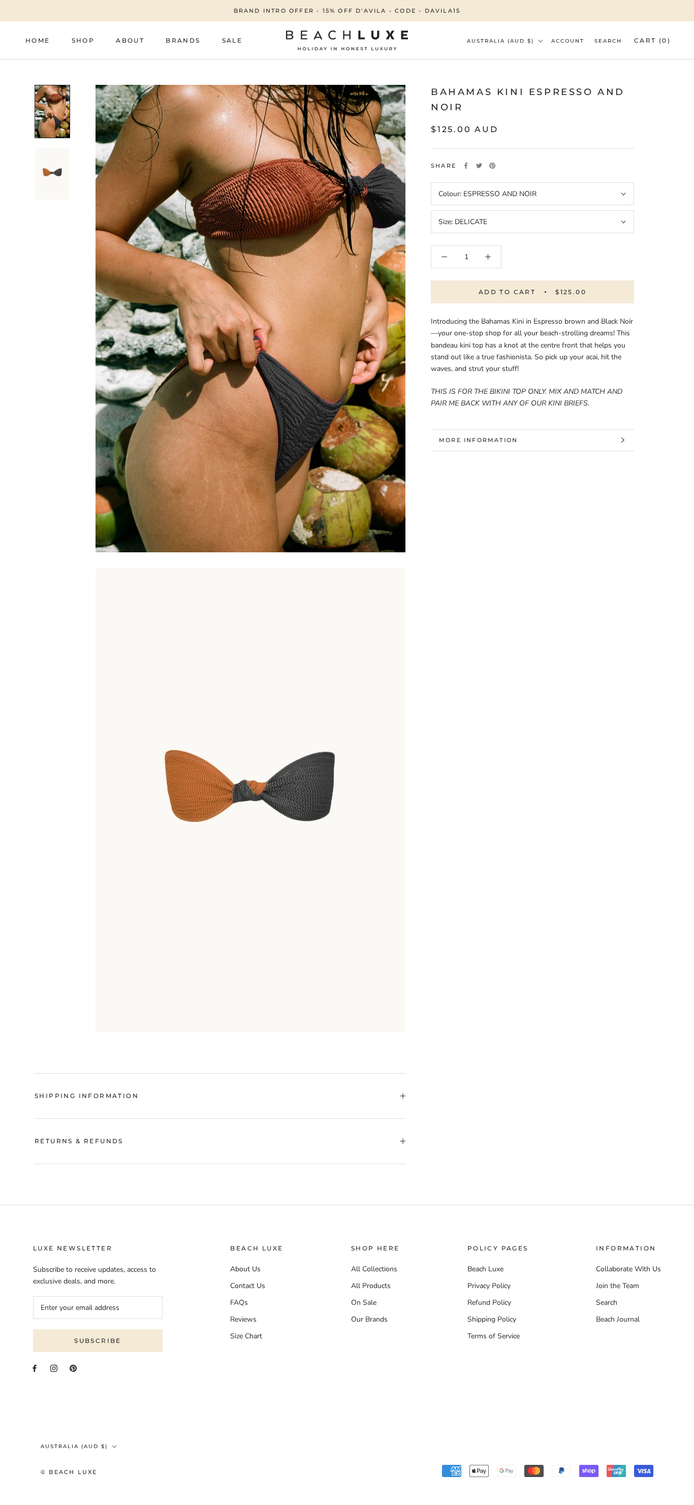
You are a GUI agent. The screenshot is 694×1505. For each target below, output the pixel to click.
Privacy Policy (489, 1286)
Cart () (652, 40)
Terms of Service (493, 1336)
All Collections (374, 1269)
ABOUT (130, 40)
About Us (245, 1269)
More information (478, 440)
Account (567, 41)
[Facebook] (466, 166)
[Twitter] (479, 166)
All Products (371, 1286)
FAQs (239, 1302)
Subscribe (97, 1340)
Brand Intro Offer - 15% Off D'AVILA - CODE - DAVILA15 (347, 10)
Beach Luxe (485, 1269)
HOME (37, 40)
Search (608, 41)
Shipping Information (87, 1096)
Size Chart (246, 1336)
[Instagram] (53, 1368)
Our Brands (369, 1319)
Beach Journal (618, 1319)
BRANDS (183, 40)
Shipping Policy (491, 1319)
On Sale (363, 1302)
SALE (232, 40)
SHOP (83, 40)
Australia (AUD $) (500, 41)
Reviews (243, 1319)
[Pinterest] (492, 166)
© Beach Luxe (69, 1472)
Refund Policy (489, 1302)
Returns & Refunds (79, 1141)
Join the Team (617, 1286)
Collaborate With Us (628, 1269)
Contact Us (247, 1286)
